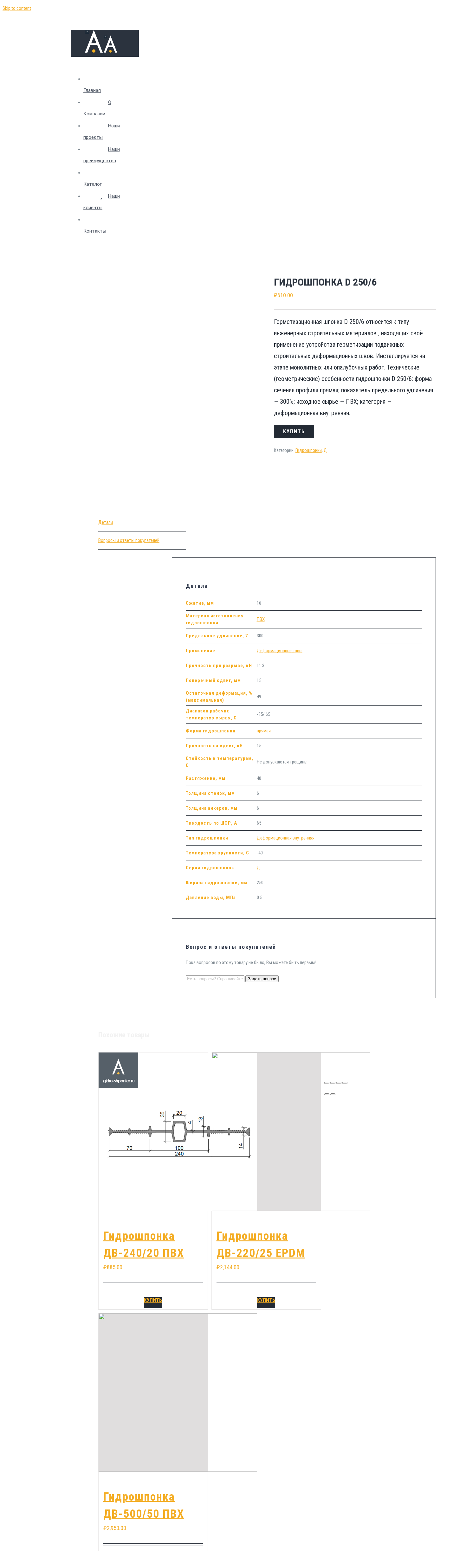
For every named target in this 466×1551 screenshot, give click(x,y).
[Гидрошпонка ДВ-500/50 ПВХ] (153, 1392)
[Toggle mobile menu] (72, 248)
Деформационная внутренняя (285, 838)
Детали (105, 522)
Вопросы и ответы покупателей (128, 540)
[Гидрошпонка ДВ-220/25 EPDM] (266, 1131)
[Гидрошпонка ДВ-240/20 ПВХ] (153, 1131)
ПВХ (261, 619)
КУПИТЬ (153, 1300)
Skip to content (17, 8)
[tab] (142, 522)
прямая (264, 731)
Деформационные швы (279, 650)
